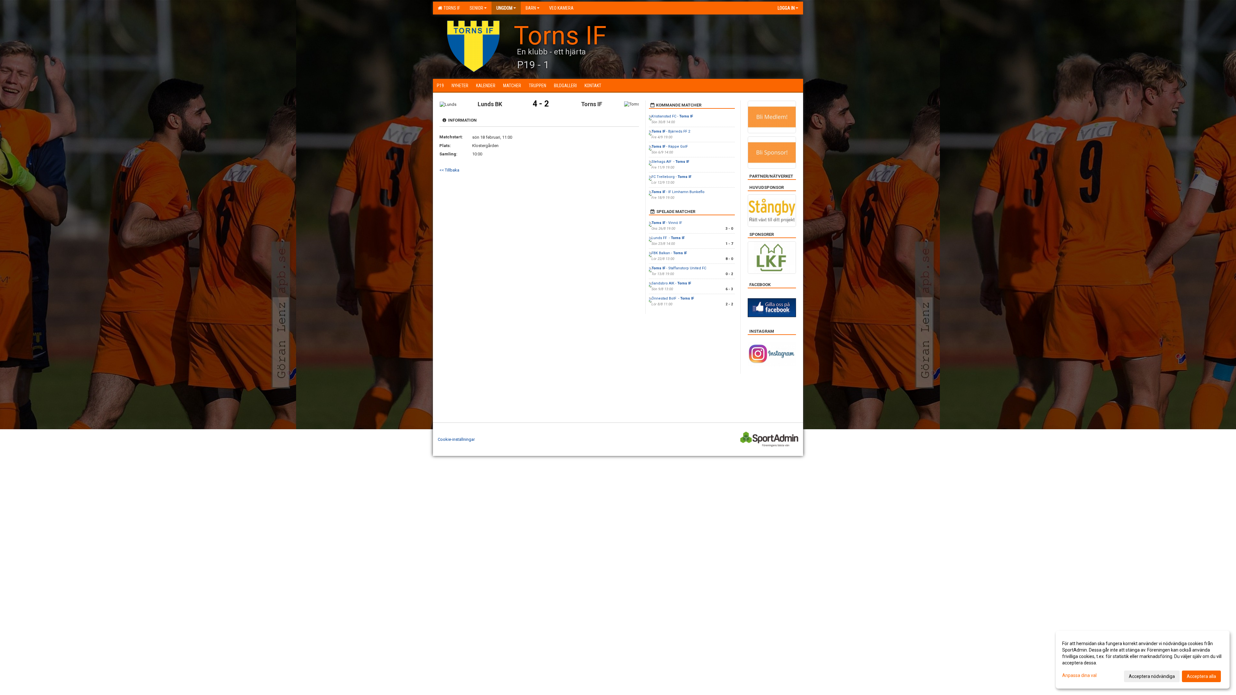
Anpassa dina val (1079, 675)
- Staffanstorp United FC (678, 268)
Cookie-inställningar (456, 439)
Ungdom (504, 8)
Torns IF (451, 8)
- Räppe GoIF (669, 146)
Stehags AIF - (670, 162)
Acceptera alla (1201, 676)
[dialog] (1143, 660)
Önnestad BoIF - (672, 298)
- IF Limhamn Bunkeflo (678, 192)
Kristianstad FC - (672, 116)
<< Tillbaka (449, 170)
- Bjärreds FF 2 (670, 131)
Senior (476, 8)
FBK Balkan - (669, 253)
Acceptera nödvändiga (1152, 676)
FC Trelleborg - (671, 177)
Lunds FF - (668, 238)
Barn (531, 8)
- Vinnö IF (667, 223)
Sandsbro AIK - (671, 283)
